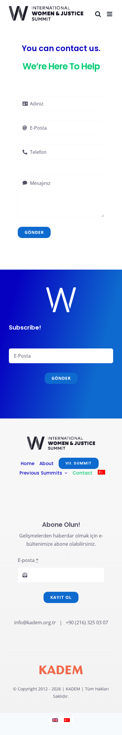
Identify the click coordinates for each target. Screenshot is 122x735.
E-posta (28, 560)
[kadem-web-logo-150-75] (61, 661)
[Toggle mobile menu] (110, 14)
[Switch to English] (55, 720)
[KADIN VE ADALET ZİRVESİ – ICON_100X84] (61, 439)
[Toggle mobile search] (98, 14)
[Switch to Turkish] (101, 473)
